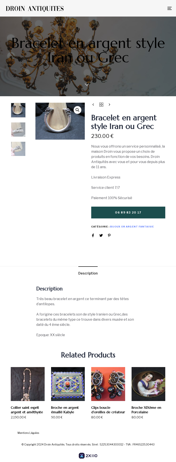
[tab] (88, 273)
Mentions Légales (28, 433)
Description (88, 273)
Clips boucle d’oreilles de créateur (108, 409)
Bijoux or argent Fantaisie (132, 226)
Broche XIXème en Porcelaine (146, 409)
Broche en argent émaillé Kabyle (65, 409)
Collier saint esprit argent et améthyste (27, 409)
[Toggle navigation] (144, 8)
